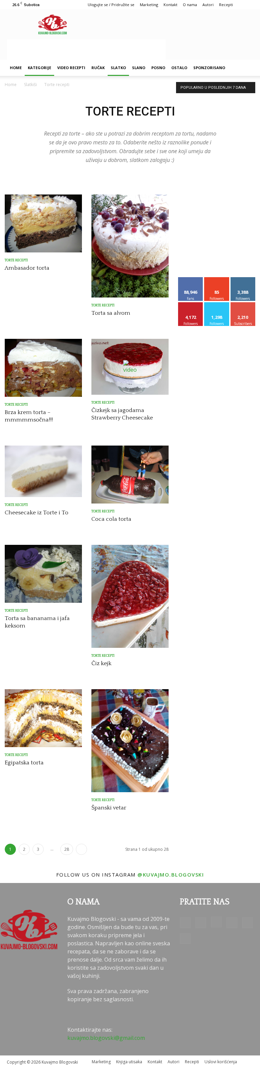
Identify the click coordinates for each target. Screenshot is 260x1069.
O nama (190, 4)
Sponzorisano (209, 67)
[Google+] (200, 922)
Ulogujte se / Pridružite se (111, 4)
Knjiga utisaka (129, 1062)
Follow (217, 279)
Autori (208, 4)
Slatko (118, 67)
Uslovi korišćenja (220, 1062)
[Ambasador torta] (43, 223)
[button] (245, 67)
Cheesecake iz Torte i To (36, 513)
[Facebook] (185, 922)
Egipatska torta (24, 763)
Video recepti (71, 67)
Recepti (226, 4)
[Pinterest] (231, 922)
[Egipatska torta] (43, 718)
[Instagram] (216, 922)
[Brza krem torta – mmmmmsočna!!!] (43, 368)
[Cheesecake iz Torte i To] (43, 471)
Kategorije (39, 67)
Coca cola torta (111, 519)
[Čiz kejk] (130, 596)
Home (16, 67)
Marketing (149, 4)
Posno (158, 67)
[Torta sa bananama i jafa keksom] (43, 574)
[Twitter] (247, 922)
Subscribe (243, 304)
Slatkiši (30, 84)
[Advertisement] (86, 49)
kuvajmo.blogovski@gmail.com (106, 1038)
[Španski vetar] (130, 740)
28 (66, 849)
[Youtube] (185, 938)
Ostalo (179, 67)
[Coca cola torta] (130, 474)
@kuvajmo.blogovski (170, 874)
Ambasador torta (27, 268)
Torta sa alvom (110, 313)
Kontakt (170, 4)
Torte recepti (16, 260)
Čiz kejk (101, 663)
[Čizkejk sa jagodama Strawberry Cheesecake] (130, 367)
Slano (138, 67)
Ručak (98, 67)
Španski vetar (108, 808)
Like (191, 279)
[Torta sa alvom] (130, 245)
